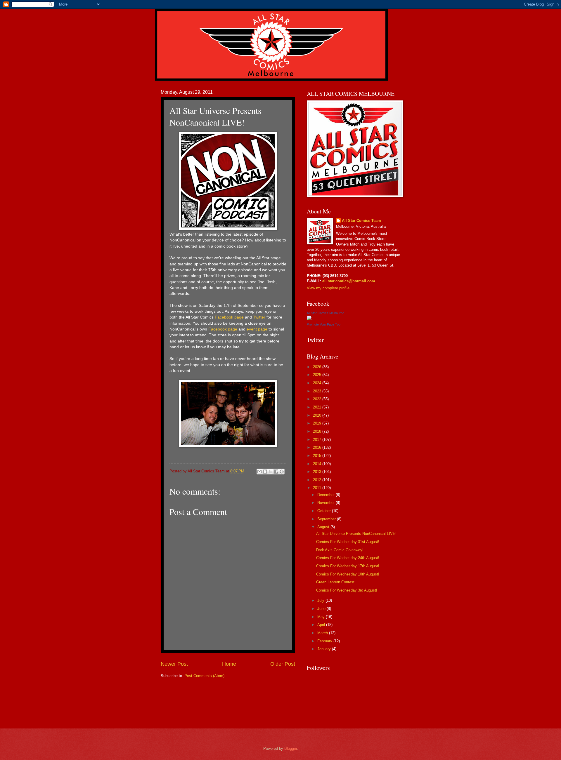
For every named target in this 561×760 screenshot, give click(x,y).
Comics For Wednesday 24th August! (347, 558)
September (327, 519)
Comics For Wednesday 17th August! (347, 566)
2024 (317, 383)
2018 (317, 431)
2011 (317, 488)
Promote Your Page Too (323, 324)
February (325, 641)
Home (229, 664)
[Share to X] (270, 471)
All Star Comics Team (361, 220)
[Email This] (259, 471)
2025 (317, 375)
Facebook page (229, 317)
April (321, 624)
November (326, 502)
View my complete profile (328, 288)
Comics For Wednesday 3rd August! (346, 590)
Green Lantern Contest (335, 582)
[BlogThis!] (265, 471)
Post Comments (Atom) (204, 676)
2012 (317, 480)
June (322, 608)
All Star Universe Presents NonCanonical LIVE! (356, 533)
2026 (317, 367)
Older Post (282, 664)
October (324, 511)
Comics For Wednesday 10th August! (347, 574)
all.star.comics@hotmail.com (348, 281)
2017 (317, 439)
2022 (317, 399)
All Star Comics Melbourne (325, 313)
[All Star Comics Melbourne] (309, 319)
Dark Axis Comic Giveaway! (339, 550)
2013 (317, 471)
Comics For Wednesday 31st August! (347, 542)
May (321, 617)
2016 (317, 447)
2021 (317, 407)
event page (257, 329)
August (323, 527)
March (323, 633)
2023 (317, 391)
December (326, 495)
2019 (317, 423)
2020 (317, 415)
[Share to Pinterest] (282, 471)
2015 (317, 455)
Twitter (259, 317)
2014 (317, 464)
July (321, 600)
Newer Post (174, 664)
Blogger (290, 748)
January (324, 649)
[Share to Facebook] (276, 471)
